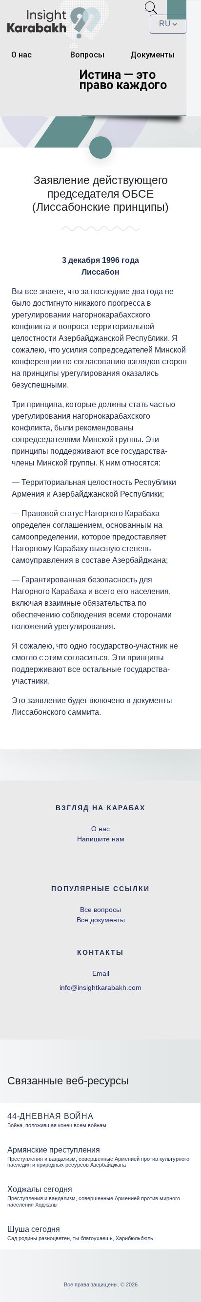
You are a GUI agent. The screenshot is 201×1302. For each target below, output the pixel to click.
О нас (21, 54)
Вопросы (87, 54)
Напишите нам (100, 839)
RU (165, 23)
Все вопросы (100, 909)
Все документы (101, 920)
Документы (152, 54)
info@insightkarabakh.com (100, 987)
